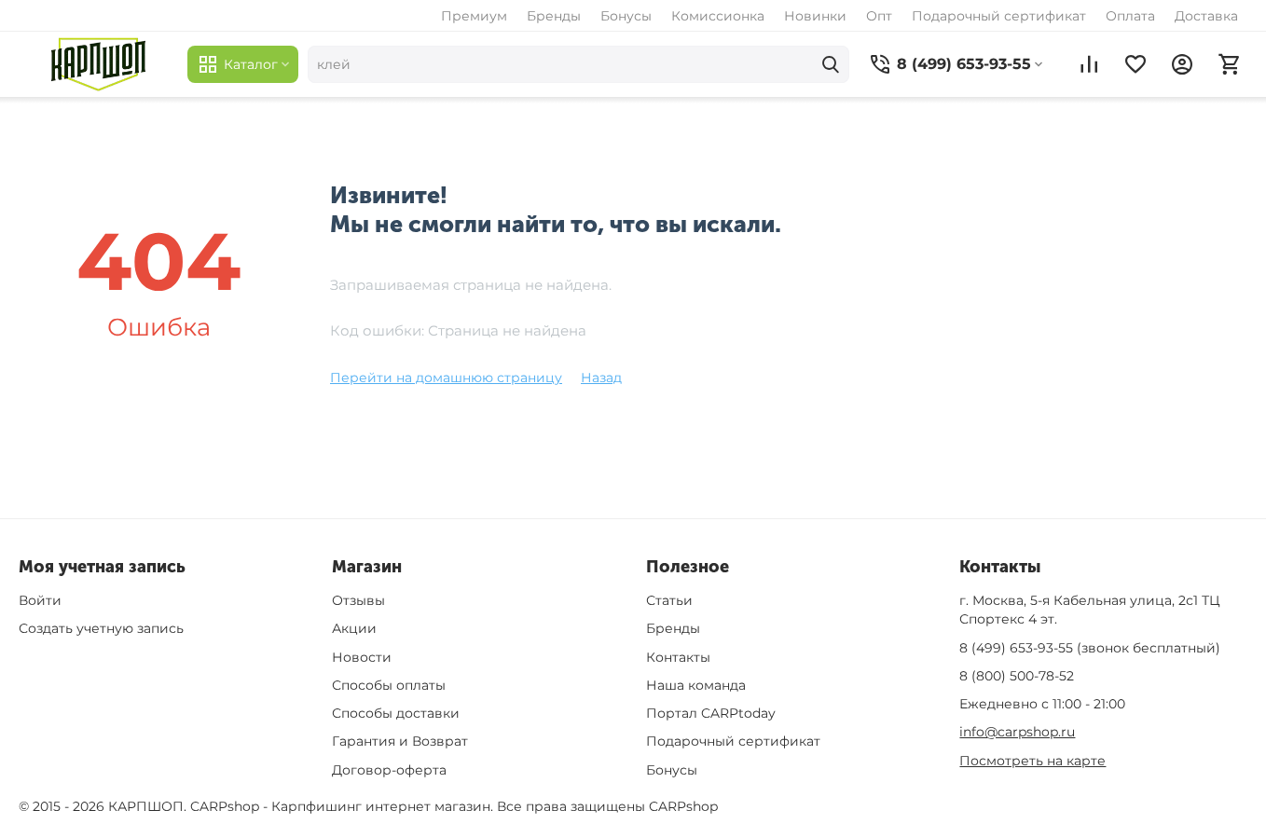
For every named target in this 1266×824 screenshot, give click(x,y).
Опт (879, 15)
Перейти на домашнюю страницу (446, 377)
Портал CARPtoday (711, 713)
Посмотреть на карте (1032, 760)
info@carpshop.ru (1017, 731)
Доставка (1206, 15)
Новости (362, 657)
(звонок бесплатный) (1089, 647)
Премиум (474, 15)
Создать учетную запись (101, 628)
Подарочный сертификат (999, 15)
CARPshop (683, 806)
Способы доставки (396, 713)
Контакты (678, 657)
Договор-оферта (389, 770)
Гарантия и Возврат (400, 741)
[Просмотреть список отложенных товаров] (1135, 64)
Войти (40, 600)
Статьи (669, 600)
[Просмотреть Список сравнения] (1089, 64)
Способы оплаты (389, 685)
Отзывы (358, 600)
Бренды (554, 15)
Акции (354, 628)
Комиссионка (717, 15)
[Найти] (830, 64)
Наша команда (696, 685)
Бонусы (626, 15)
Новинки (815, 15)
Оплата (1130, 15)
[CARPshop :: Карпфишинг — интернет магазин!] (98, 64)
